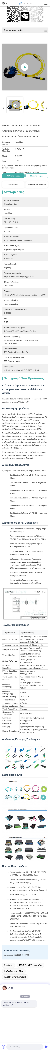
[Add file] (3, 1047)
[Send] (46, 1047)
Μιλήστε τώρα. (13, 176)
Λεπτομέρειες (13, 185)
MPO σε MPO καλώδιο (30, 965)
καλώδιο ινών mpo (13, 971)
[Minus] (46, 988)
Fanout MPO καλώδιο (15, 977)
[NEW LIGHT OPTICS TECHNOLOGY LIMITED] (25, 3)
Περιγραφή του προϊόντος (36, 185)
